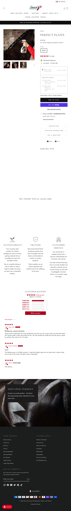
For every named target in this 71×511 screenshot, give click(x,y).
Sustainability (39, 454)
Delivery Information (41, 440)
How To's (54, 13)
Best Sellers (17, 13)
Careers (5, 448)
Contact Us (6, 442)
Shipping (49, 42)
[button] (44, 56)
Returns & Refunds (41, 445)
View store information (48, 119)
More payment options (54, 109)
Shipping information (54, 130)
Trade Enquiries (7, 460)
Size (42, 47)
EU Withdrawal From (41, 460)
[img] (9, 325)
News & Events (7, 440)
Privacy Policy (39, 442)
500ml (44, 50)
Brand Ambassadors (8, 451)
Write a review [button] (35, 313)
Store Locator (32, 17)
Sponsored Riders (7, 454)
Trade (43, 17)
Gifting (36, 13)
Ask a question (54, 135)
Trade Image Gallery (8, 463)
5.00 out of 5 (40, 295)
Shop (26, 13)
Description (54, 126)
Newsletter (39, 448)
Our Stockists (6, 457)
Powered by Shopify (35, 504)
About (45, 13)
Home (41, 31)
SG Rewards (39, 451)
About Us (5, 445)
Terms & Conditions (41, 457)
